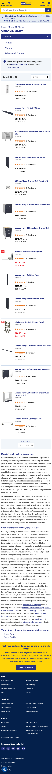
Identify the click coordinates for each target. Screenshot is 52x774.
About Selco (5, 722)
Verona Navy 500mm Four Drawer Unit (32, 228)
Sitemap (29, 693)
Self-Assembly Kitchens (16, 27)
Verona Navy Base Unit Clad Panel (30, 157)
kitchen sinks (12, 610)
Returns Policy (30, 685)
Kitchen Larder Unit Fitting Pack (28, 251)
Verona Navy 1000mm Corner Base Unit (32, 369)
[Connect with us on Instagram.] (8, 748)
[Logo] (26, 3)
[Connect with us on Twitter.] (13, 748)
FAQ (2, 693)
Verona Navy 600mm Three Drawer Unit (32, 204)
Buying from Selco (32, 680)
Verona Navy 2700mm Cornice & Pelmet (33, 346)
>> (26, 441)
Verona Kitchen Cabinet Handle (28, 419)
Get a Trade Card (7, 703)
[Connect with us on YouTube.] (23, 748)
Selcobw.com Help (7, 680)
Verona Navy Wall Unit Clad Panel (29, 298)
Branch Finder (5, 685)
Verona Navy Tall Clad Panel (27, 275)
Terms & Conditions (8, 762)
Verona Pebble (10, 637)
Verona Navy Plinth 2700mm (27, 108)
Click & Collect (6, 707)
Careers (3, 726)
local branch (40, 619)
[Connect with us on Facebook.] (3, 748)
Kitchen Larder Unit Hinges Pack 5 (29, 322)
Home (3, 27)
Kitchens (8, 48)
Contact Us (29, 689)
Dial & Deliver (5, 712)
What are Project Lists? (8, 689)
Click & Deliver (31, 707)
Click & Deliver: (12, 21)
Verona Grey (9, 634)
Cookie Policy (6, 770)
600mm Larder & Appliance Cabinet (30, 84)
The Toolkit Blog (31, 722)
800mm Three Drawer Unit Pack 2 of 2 (31, 181)
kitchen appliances (34, 610)
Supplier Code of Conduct (10, 737)
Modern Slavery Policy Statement (37, 726)
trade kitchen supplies (32, 605)
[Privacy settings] (4, 769)
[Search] (48, 10)
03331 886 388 (43, 16)
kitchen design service (32, 622)
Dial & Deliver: (10, 16)
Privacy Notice (6, 766)
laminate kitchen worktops (33, 607)
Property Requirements (9, 730)
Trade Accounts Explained (34, 703)
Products (8, 43)
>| (30, 441)
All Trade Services (32, 712)
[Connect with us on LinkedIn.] (18, 748)
